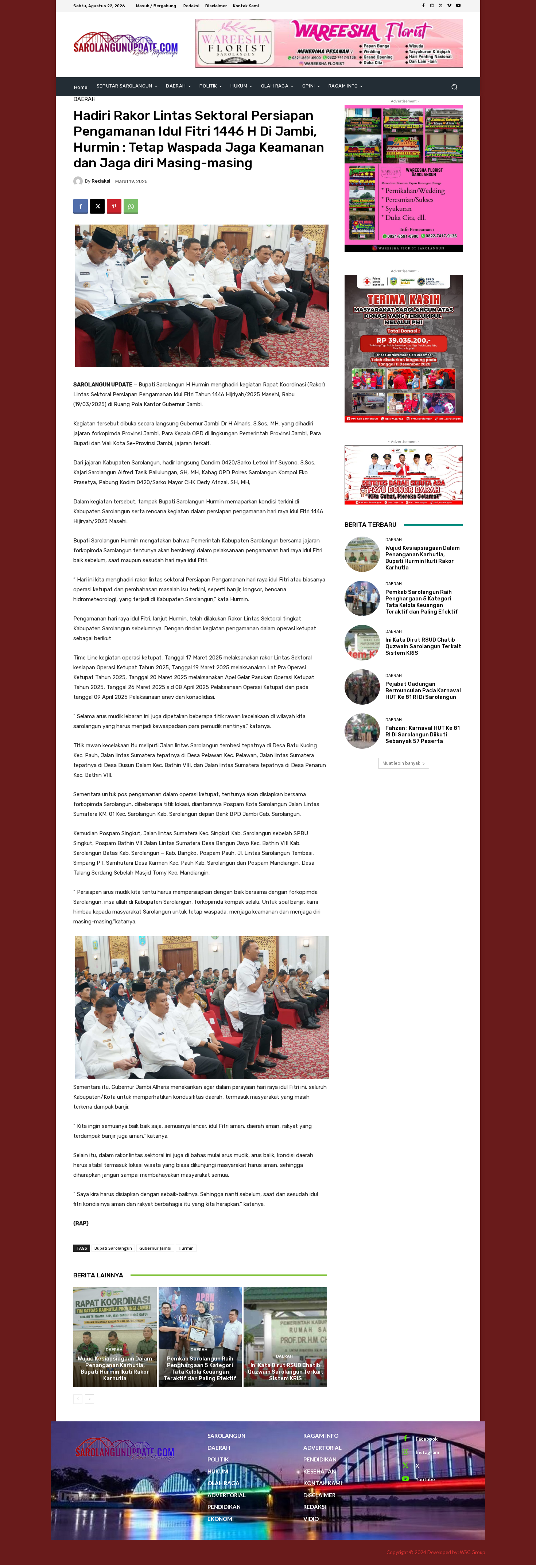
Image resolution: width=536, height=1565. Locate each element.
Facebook (427, 1439)
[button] (454, 87)
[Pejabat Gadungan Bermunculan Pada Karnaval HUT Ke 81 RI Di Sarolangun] (362, 687)
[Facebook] (423, 5)
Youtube (425, 1479)
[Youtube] (458, 5)
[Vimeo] (449, 5)
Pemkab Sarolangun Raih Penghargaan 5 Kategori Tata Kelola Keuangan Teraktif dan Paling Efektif (200, 1368)
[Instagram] (432, 5)
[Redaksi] (79, 181)
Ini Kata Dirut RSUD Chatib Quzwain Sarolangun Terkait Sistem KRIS (285, 1372)
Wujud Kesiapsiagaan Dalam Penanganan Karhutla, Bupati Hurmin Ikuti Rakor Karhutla (115, 1368)
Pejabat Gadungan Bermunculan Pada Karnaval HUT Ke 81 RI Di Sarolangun (423, 690)
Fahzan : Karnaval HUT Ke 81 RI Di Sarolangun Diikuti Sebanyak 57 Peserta (422, 734)
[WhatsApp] (131, 206)
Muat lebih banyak (401, 763)
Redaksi (101, 181)
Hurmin (186, 1248)
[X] (440, 5)
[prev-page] (77, 1399)
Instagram (427, 1452)
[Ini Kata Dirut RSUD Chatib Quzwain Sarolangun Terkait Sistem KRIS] (285, 1337)
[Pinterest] (114, 206)
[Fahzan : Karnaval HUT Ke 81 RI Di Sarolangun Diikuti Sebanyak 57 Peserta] (362, 731)
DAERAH (84, 99)
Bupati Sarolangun (113, 1248)
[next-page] (89, 1399)
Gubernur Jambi (155, 1248)
